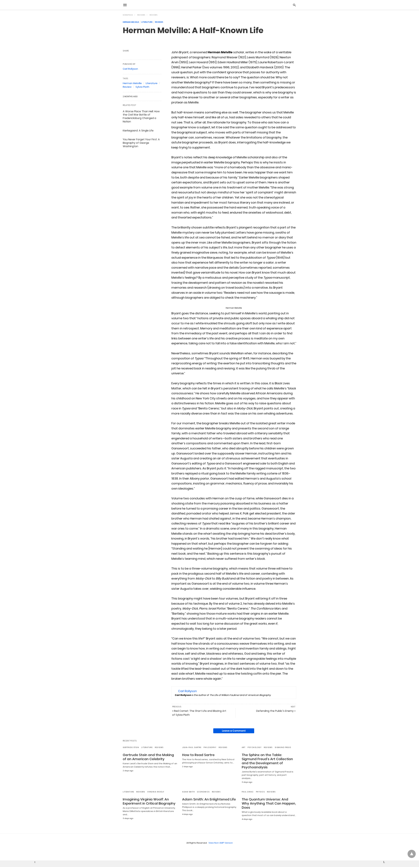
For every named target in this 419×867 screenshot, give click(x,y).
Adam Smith (188, 792)
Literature (147, 22)
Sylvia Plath (142, 87)
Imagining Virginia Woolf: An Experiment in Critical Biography (149, 801)
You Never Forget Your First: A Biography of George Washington (141, 143)
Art (244, 747)
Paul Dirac (248, 792)
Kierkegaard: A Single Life (138, 130)
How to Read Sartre (198, 755)
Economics (203, 792)
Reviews (141, 15)
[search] (294, 5)
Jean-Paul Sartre (191, 747)
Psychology (255, 747)
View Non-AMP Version (221, 842)
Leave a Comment (234, 730)
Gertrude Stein (131, 747)
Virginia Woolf (155, 792)
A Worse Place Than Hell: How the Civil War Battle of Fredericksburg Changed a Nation (141, 116)
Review (127, 87)
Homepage (128, 15)
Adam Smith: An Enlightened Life (209, 799)
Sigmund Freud (283, 747)
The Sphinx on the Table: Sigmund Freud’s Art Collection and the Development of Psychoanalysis (267, 761)
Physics (260, 792)
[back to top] (412, 854)
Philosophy (210, 747)
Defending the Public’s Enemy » (275, 711)
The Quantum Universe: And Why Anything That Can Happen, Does (269, 803)
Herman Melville (131, 22)
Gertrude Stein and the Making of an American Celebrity (148, 757)
